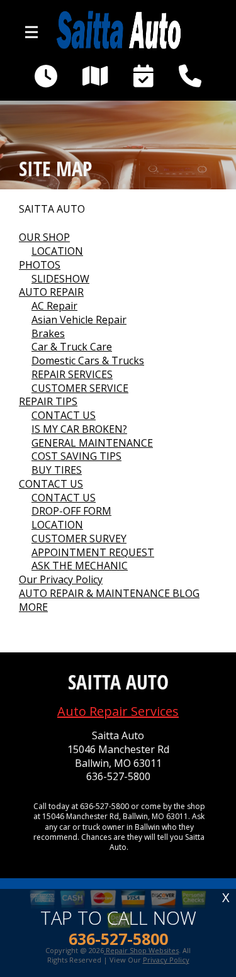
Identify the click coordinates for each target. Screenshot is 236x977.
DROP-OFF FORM (71, 511)
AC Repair (54, 306)
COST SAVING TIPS (76, 456)
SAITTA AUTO (52, 209)
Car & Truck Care (71, 347)
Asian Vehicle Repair (78, 320)
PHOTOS (39, 265)
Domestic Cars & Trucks (87, 360)
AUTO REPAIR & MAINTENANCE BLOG (109, 593)
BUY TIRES (56, 470)
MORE (33, 607)
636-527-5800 (118, 776)
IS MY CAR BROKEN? (79, 429)
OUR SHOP (44, 237)
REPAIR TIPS (48, 401)
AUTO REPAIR (51, 292)
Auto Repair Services (118, 711)
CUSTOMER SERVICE (79, 388)
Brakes (48, 333)
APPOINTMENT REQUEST (92, 552)
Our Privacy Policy (61, 579)
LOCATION (57, 251)
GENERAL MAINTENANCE (92, 443)
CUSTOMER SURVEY (78, 538)
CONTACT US (63, 415)
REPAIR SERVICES (72, 374)
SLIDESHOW (60, 279)
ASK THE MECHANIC (79, 565)
